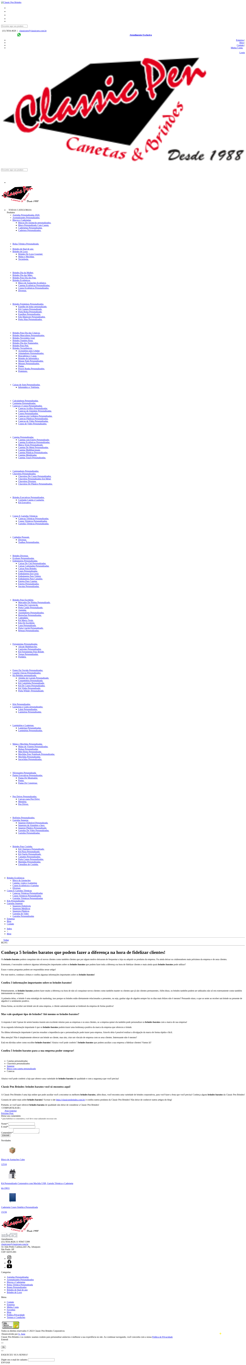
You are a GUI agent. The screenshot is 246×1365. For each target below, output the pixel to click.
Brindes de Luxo (20, 251)
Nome (4, 1124)
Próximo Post (7, 1113)
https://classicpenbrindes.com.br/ (70, 1100)
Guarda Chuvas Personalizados (27, 673)
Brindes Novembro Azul (24, 338)
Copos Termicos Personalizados (27, 896)
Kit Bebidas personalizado (25, 675)
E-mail (4, 1127)
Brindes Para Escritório (23, 600)
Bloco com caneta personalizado (21, 1068)
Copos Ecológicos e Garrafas (26, 885)
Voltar (6, 940)
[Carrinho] (126, 183)
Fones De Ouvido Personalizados (28, 670)
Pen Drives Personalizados (25, 796)
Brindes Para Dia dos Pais (24, 278)
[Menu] (9, 8)
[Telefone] (8, 11)
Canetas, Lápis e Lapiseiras (25, 883)
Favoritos (11, 1309)
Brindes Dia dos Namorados (26, 343)
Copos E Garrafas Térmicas (25, 516)
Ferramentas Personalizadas (25, 644)
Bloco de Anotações (22, 880)
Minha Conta (13, 1307)
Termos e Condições (16, 1317)
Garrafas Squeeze (21, 820)
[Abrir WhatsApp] (239, 1358)
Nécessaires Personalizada (25, 773)
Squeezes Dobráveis (22, 906)
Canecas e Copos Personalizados (28, 406)
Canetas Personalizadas (23, 437)
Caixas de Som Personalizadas (26, 384)
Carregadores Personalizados (26, 471)
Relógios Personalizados (24, 817)
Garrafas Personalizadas (23, 916)
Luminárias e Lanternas (23, 725)
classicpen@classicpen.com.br (33, 31)
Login (242, 52)
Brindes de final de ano (23, 249)
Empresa (240, 40)
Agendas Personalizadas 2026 (26, 215)
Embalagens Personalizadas (25, 561)
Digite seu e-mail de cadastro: (14, 1359)
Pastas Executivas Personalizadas (28, 775)
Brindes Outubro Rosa (23, 340)
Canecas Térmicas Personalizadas (28, 893)
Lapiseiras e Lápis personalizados (28, 707)
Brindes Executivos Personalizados (29, 497)
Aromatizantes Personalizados (26, 217)
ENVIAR (5, 1362)
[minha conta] (8, 18)
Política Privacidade (16, 1315)
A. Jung (21, 1334)
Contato (240, 45)
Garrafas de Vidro (21, 913)
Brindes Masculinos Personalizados (29, 335)
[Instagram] (9, 1258)
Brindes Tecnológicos (23, 348)
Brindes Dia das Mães (23, 275)
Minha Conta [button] (237, 48)
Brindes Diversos (21, 556)
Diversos (16, 888)
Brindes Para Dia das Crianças (26, 333)
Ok (3, 1347)
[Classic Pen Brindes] (11, 2)
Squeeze (10, 1066)
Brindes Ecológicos (22, 280)
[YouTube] (9, 1267)
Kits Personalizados (22, 704)
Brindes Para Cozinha (23, 846)
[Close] (2, 1342)
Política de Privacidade (162, 1337)
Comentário (7, 1132)
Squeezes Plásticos (21, 911)
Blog (241, 42)
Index (9, 928)
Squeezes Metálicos (21, 908)
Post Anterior (10, 1111)
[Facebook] (9, 1263)
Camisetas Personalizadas (24, 403)
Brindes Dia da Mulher (23, 272)
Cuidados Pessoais (21, 537)
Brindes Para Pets (21, 345)
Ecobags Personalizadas (24, 558)
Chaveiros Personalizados (24, 473)
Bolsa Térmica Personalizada (26, 244)
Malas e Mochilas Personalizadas (28, 744)
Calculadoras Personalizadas (26, 400)
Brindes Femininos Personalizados (28, 304)
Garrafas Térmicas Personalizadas (28, 898)
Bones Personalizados (16, 1287)
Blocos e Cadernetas (22, 220)
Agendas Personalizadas (18, 1277)
